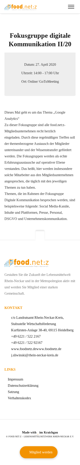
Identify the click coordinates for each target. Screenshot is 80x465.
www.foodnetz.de (23, 349)
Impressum (15, 379)
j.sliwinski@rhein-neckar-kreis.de (34, 355)
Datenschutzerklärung (23, 385)
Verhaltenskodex (19, 398)
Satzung (13, 392)
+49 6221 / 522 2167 (26, 336)
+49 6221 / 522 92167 (26, 343)
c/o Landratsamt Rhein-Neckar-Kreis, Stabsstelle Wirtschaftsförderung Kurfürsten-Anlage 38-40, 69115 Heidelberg (42, 324)
